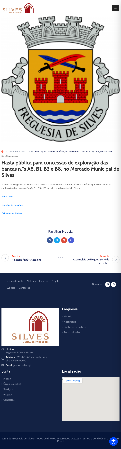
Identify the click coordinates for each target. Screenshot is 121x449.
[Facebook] (50, 240)
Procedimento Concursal (78, 151)
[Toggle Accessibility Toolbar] (113, 441)
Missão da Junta (14, 281)
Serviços (8, 389)
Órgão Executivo (12, 383)
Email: (18, 365)
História (68, 316)
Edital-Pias (7, 196)
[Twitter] (57, 240)
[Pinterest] (64, 240)
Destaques (41, 151)
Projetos (55, 281)
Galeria (51, 151)
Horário (10, 349)
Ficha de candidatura (11, 213)
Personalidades (72, 332)
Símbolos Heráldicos (75, 327)
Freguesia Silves (103, 151)
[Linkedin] (71, 240)
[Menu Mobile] (115, 8)
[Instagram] (113, 284)
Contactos (24, 287)
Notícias (60, 151)
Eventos (43, 281)
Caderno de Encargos (12, 205)
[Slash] (60, 257)
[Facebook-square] (107, 284)
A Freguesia (70, 321)
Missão (7, 378)
